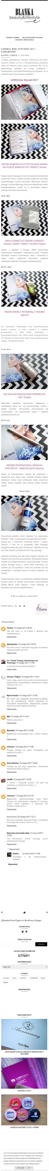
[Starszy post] (47, 912)
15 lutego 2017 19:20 (22, 779)
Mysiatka (11, 730)
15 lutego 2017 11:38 (25, 663)
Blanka (16, 854)
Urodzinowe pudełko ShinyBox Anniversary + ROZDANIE (24, 1053)
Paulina (10, 628)
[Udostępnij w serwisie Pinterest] (24, 606)
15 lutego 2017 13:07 (20, 716)
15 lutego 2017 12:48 (28, 695)
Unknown (11, 747)
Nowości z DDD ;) (24, 1091)
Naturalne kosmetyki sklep (18, 833)
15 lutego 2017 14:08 (24, 730)
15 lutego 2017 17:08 (24, 747)
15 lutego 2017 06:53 (23, 628)
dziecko (6, 978)
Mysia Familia (13, 695)
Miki (8, 716)
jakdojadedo (12, 644)
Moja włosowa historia (32, 37)
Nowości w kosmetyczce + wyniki (24, 1127)
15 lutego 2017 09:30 (27, 644)
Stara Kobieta (13, 763)
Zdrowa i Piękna (14, 677)
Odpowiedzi (14, 849)
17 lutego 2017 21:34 (24, 796)
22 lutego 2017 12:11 (27, 817)
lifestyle (23, 978)
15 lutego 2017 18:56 (28, 763)
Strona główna (13, 37)
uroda (26, 55)
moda (43, 978)
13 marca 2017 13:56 (31, 854)
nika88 (10, 779)
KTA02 (14, 978)
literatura (34, 978)
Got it (30, 1168)
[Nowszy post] (2, 912)
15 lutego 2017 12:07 (30, 677)
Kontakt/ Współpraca (24, 40)
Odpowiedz (12, 637)
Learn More (20, 1168)
